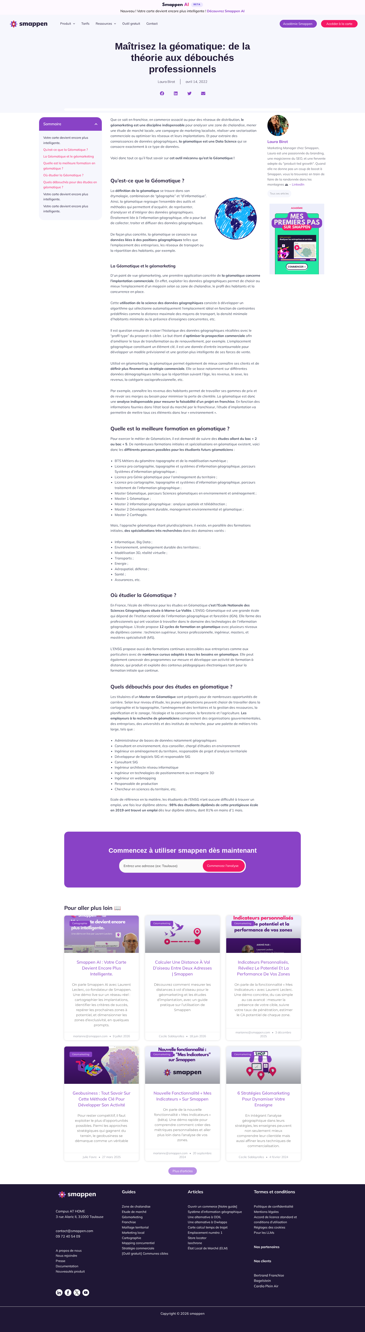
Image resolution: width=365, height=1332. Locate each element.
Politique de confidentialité (273, 1206)
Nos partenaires (266, 1247)
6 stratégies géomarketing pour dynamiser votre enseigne (263, 1098)
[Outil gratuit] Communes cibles (145, 1253)
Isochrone (195, 1243)
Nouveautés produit (70, 1271)
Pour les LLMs (264, 1233)
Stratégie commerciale (138, 1248)
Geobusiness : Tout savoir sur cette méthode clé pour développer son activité (101, 1098)
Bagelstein (262, 1280)
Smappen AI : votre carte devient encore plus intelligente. (101, 967)
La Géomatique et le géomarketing (68, 156)
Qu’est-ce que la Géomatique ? (65, 150)
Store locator (197, 1238)
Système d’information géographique (215, 1212)
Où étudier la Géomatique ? (63, 175)
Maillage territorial (135, 1227)
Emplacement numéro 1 (205, 1233)
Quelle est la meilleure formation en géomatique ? (69, 165)
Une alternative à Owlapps (207, 1222)
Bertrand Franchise (269, 1275)
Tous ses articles (279, 193)
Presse (60, 1261)
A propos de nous (69, 1250)
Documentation (67, 1266)
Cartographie (131, 1238)
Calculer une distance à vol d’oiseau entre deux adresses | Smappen (182, 967)
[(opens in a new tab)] (101, 934)
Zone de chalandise (136, 1206)
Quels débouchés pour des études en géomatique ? (70, 184)
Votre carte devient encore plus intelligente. (65, 140)
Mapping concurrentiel (138, 1243)
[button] (73, 23)
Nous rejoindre (66, 1256)
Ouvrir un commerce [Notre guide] (212, 1206)
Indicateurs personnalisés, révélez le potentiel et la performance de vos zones (263, 967)
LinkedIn (298, 184)
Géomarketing (132, 1217)
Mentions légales (266, 1212)
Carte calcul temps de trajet (207, 1227)
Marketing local (133, 1233)
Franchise (129, 1222)
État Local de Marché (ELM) (208, 1248)
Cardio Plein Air (266, 1286)
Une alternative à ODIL (204, 1217)
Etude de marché (134, 1212)
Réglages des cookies (269, 1227)
